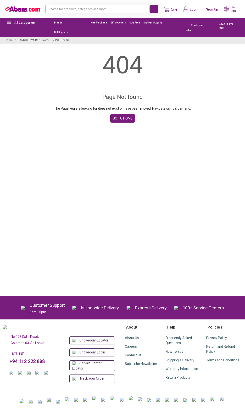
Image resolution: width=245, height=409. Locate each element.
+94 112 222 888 (226, 26)
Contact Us (133, 355)
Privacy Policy (216, 338)
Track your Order (92, 378)
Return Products (178, 377)
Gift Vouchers (118, 22)
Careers (131, 346)
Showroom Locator (93, 340)
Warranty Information (182, 369)
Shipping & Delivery (180, 360)
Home (9, 40)
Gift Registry (61, 32)
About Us (132, 338)
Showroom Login (92, 352)
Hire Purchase (99, 22)
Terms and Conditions (222, 360)
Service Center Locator (87, 365)
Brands (58, 22)
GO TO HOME (123, 118)
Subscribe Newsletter (141, 364)
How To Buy (174, 351)
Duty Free (134, 22)
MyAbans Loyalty (153, 22)
